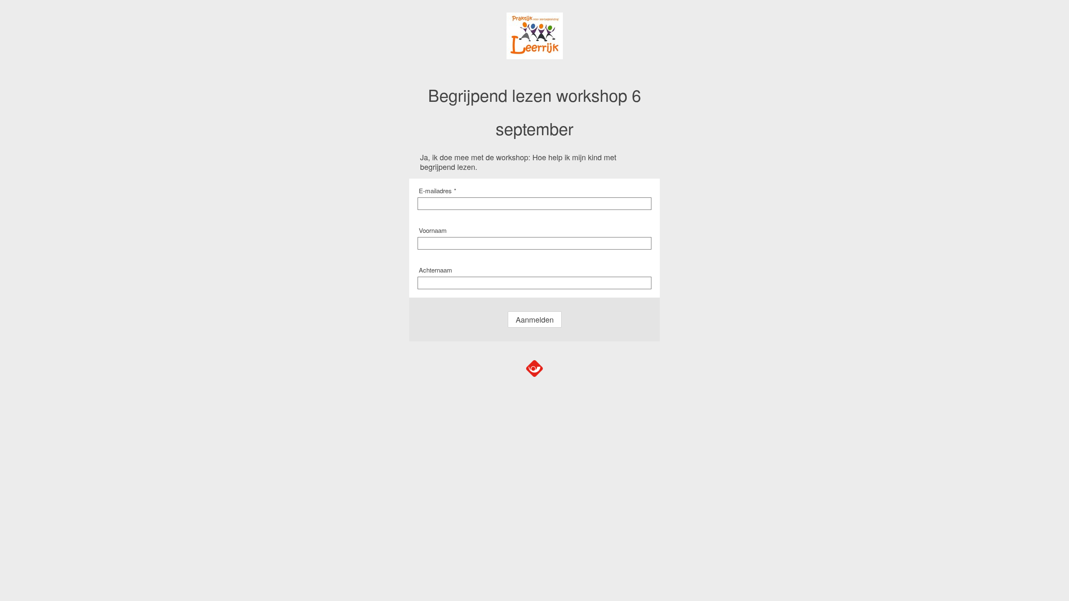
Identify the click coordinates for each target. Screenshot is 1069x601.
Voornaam (433, 230)
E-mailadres (437, 190)
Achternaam (435, 269)
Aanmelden (535, 319)
